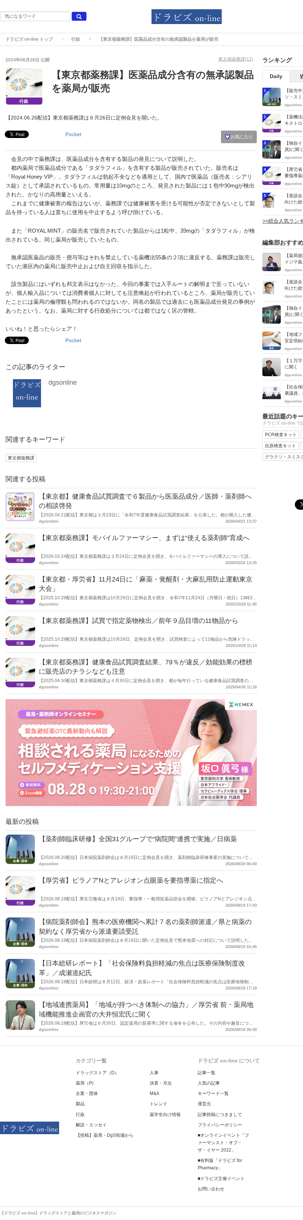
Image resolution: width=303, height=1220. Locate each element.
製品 (80, 1103)
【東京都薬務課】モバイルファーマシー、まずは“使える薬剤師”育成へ (144, 538)
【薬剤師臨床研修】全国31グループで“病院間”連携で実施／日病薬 (138, 839)
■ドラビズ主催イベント (221, 1178)
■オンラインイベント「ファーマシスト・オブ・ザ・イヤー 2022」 (223, 1143)
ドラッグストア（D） (97, 1072)
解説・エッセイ (91, 1125)
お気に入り (241, 136)
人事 (154, 1072)
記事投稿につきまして (220, 1114)
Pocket (73, 134)
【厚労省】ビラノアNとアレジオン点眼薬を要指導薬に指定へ (131, 880)
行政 (75, 39)
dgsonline (62, 382)
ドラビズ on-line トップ (29, 39)
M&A (154, 1093)
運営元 (204, 1103)
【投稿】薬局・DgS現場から (104, 1135)
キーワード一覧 (213, 1093)
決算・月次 (161, 1083)
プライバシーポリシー (220, 1125)
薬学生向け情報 (165, 1114)
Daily (276, 76)
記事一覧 (206, 1072)
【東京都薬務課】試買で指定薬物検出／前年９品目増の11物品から (138, 620)
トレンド (158, 1103)
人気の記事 (209, 1083)
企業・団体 (87, 1093)
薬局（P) (84, 1083)
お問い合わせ (211, 1189)
